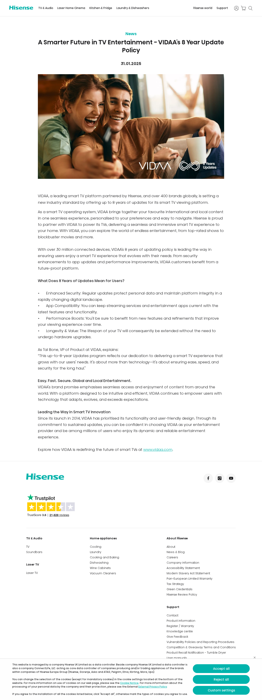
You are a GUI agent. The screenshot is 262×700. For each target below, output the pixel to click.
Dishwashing (99, 563)
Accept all (221, 668)
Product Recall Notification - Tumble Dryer (196, 653)
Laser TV (32, 564)
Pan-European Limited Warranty (189, 579)
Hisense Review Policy (182, 594)
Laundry (95, 552)
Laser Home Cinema (71, 8)
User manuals (177, 658)
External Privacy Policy (152, 686)
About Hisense (177, 538)
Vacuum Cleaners (103, 573)
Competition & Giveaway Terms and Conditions (201, 647)
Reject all (221, 679)
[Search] (250, 8)
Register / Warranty (180, 626)
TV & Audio (45, 8)
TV (27, 547)
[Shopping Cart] (243, 8)
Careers (172, 557)
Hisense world (202, 8)
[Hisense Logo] (21, 8)
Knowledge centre (180, 631)
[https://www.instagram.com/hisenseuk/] (219, 478)
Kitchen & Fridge (100, 8)
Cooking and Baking (104, 557)
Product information (181, 621)
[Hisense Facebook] (208, 478)
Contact (172, 615)
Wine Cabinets (100, 568)
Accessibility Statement (183, 568)
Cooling (95, 547)
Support (222, 8)
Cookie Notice (129, 683)
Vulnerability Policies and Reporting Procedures (200, 642)
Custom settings (221, 690)
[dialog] (131, 679)
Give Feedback (177, 637)
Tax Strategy (175, 584)
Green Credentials (179, 589)
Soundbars (34, 552)
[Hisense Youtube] (231, 478)
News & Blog (176, 552)
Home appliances (103, 538)
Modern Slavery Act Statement (188, 573)
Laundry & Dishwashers (132, 8)
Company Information (183, 563)
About (171, 547)
